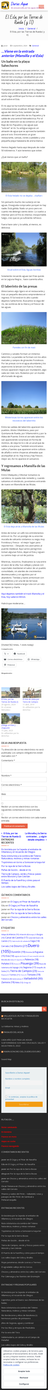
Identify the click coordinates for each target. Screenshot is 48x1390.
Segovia (29, 967)
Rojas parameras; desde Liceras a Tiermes (21, 1262)
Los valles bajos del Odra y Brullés (18, 886)
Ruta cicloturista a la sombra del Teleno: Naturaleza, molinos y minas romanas (21, 857)
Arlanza (14, 934)
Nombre (6, 775)
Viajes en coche (8, 1141)
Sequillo (41, 967)
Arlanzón (24, 934)
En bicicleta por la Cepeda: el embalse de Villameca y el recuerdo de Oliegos (21, 850)
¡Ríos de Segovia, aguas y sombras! (17, 1323)
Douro (20, 946)
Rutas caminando (9, 1127)
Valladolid (33, 978)
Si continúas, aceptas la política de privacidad (21, 1098)
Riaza (42, 964)
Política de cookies (11, 1365)
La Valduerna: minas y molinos (15, 1026)
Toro (24, 975)
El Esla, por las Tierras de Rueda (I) (9, 700)
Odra (13, 960)
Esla (10, 955)
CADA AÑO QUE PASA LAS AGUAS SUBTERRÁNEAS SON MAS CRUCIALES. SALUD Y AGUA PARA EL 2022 (23, 1042)
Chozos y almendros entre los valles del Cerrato (23, 918)
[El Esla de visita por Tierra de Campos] (32, 692)
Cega (35, 940)
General (35, 45)
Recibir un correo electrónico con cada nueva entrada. (23, 819)
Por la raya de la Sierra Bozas (16, 866)
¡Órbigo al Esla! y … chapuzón (9, 726)
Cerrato (7, 946)
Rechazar (24, 1377)
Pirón (17, 964)
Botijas (32, 935)
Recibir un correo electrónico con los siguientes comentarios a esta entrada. (20, 808)
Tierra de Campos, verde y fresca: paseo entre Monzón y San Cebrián (21, 875)
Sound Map (6, 1059)
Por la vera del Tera (10, 1332)
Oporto (20, 960)
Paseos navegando (10, 1146)
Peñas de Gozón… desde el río (16, 869)
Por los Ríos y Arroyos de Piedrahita (18, 1327)
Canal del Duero (35, 938)
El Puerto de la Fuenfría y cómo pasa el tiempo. (20, 881)
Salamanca (6, 967)
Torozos (33, 974)
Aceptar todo (24, 1371)
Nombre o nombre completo (17, 1079)
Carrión (6, 941)
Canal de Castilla (16, 937)
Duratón (18, 951)
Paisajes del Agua (13, 1032)
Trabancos (6, 979)
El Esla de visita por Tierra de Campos (31, 700)
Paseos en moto (9, 1136)
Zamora (8, 982)
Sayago (17, 967)
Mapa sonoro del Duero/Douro (22, 1051)
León (41, 956)
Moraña (5, 960)
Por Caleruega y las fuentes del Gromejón (20, 1276)
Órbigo (27, 983)
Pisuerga (30, 963)
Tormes (14, 974)
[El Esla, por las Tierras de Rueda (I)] (10, 692)
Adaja (4, 934)
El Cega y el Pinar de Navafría (25, 901)
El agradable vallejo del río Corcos (16, 1267)
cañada (26, 941)
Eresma (30, 952)
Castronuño (17, 941)
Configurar (24, 1384)
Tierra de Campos (23, 971)
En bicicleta (6, 1132)
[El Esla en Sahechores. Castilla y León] (24, 624)
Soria (5, 971)
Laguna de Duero (21, 956)
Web (3, 794)
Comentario (8, 760)
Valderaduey (17, 979)
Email (7, 1088)
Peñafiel (7, 963)
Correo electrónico (11, 784)
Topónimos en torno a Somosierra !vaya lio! (23, 862)
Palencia (32, 959)
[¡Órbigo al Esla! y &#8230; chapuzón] (10, 718)
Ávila (19, 982)
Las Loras (34, 956)
